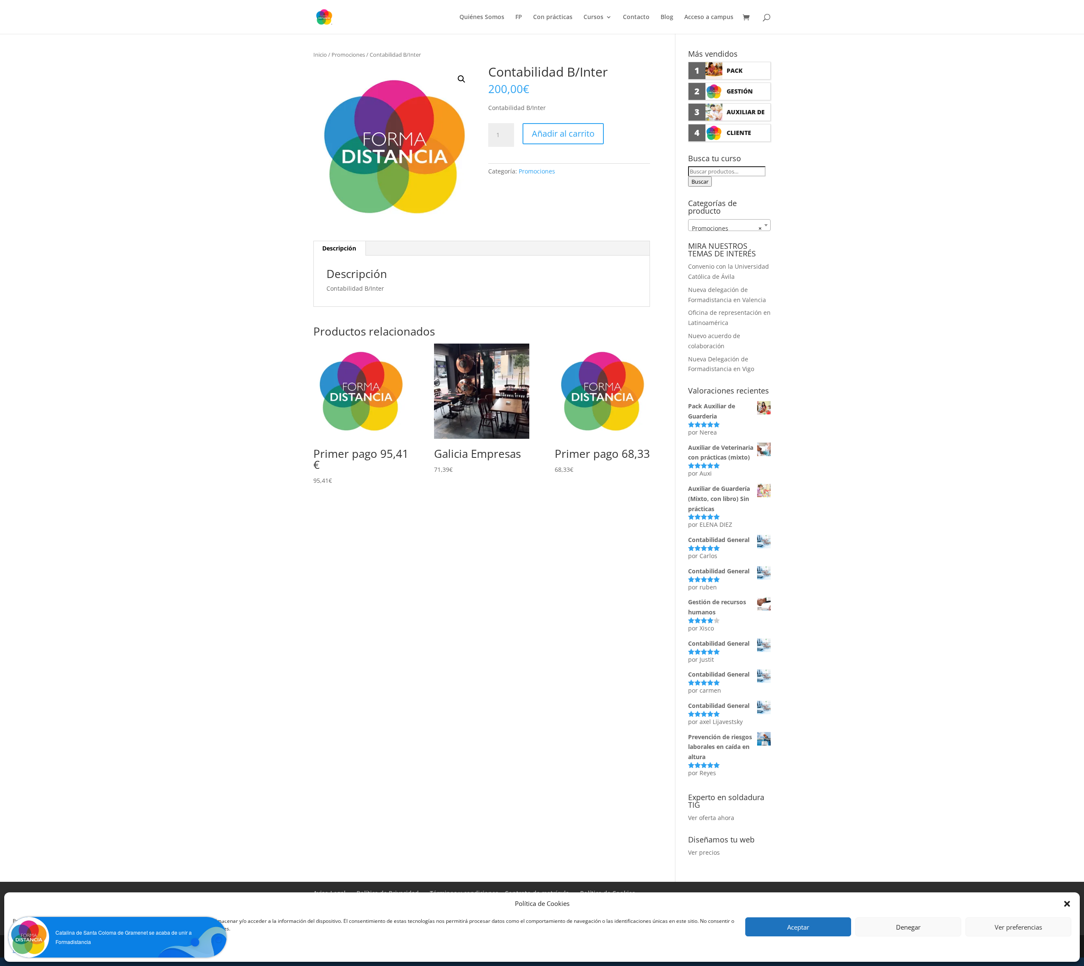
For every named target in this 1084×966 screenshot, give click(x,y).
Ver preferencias (1018, 927)
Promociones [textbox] (727, 228)
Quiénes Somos (481, 17)
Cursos (593, 17)
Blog (667, 17)
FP (518, 17)
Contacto (636, 17)
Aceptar (798, 927)
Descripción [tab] (339, 248)
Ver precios (704, 852)
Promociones (348, 54)
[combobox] (729, 225)
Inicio (320, 54)
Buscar (699, 181)
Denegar (908, 927)
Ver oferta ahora (711, 818)
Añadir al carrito (563, 133)
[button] (461, 79)
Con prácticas (552, 17)
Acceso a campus (708, 17)
